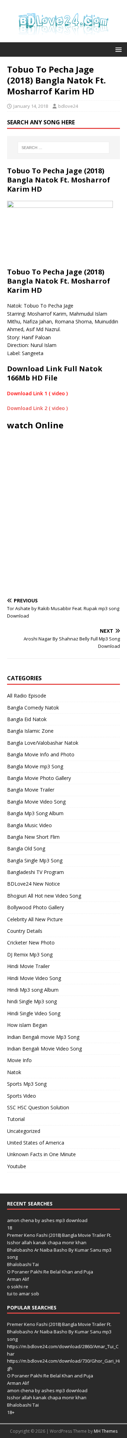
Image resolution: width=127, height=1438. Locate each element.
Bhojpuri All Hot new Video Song (44, 895)
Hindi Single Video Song (33, 1013)
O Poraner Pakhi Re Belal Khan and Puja (50, 1272)
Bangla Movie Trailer (30, 789)
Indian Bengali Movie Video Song (44, 1048)
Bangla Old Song (26, 848)
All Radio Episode (26, 695)
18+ (10, 1412)
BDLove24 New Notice (33, 883)
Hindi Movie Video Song (34, 978)
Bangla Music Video (29, 825)
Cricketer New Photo (31, 942)
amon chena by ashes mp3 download (47, 1220)
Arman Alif (18, 1279)
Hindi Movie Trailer (28, 966)
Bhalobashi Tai (23, 1264)
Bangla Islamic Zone (30, 730)
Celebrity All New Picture (35, 919)
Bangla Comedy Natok (33, 707)
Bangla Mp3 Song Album (35, 813)
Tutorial (16, 1119)
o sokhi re (17, 1286)
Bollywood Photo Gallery (35, 907)
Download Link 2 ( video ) (37, 408)
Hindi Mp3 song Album (33, 989)
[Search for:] (63, 148)
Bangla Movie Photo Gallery (39, 778)
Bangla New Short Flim (33, 836)
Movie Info (19, 1060)
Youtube (16, 1166)
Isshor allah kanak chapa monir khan (46, 1242)
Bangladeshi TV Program (35, 872)
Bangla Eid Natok (27, 719)
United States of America (35, 1142)
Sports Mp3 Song (27, 1083)
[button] (117, 49)
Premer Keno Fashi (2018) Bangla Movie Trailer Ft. (59, 1235)
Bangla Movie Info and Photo (40, 754)
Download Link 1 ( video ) (37, 393)
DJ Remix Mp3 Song (30, 954)
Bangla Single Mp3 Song (34, 860)
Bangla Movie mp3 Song (35, 766)
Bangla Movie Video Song (36, 801)
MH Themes (105, 1431)
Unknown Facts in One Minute (41, 1154)
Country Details (24, 931)
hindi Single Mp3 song (32, 1001)
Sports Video (21, 1095)
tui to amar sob (23, 1293)
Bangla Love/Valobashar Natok (42, 742)
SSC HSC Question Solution (38, 1107)
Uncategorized (23, 1131)
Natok (14, 1072)
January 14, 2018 (30, 106)
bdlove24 (68, 106)
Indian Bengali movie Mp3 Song (43, 1037)
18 (9, 1228)
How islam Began (27, 1025)
